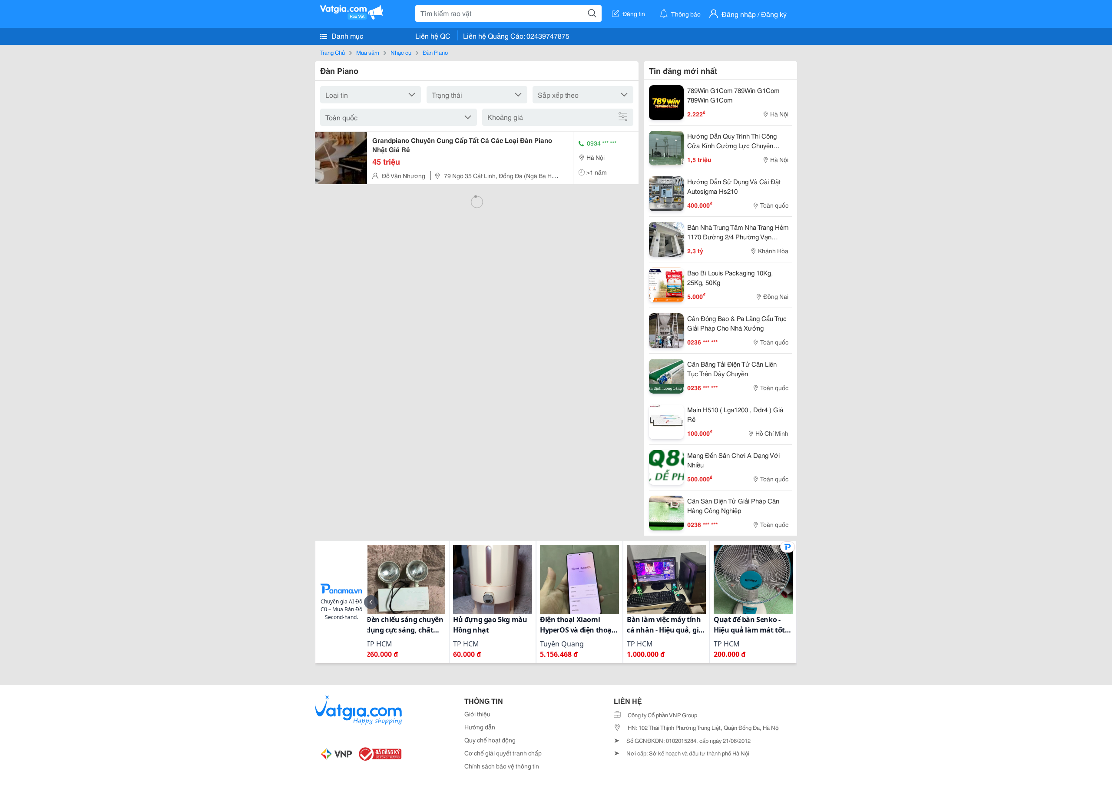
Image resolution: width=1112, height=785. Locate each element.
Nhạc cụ (401, 52)
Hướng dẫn (479, 726)
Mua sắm (367, 52)
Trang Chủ (332, 52)
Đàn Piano (435, 52)
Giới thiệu (477, 713)
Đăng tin (633, 13)
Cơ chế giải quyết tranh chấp (503, 753)
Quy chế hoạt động (490, 739)
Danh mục (346, 35)
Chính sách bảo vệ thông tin (501, 766)
